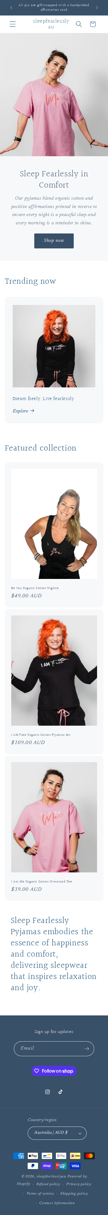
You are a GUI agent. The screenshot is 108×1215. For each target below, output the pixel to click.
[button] (13, 24)
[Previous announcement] (11, 7)
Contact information (57, 1203)
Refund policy (48, 1184)
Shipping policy (74, 1193)
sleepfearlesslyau (51, 1176)
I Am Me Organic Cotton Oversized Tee (41, 881)
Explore (20, 411)
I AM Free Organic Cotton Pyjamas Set (41, 735)
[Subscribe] (87, 1048)
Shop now (54, 240)
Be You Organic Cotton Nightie (35, 588)
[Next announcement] (97, 7)
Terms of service (40, 1193)
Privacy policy (78, 1184)
